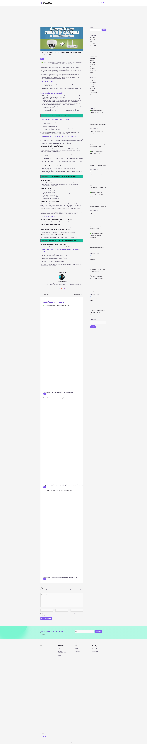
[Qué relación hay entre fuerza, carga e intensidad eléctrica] (96, 218)
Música (91, 96)
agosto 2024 (92, 58)
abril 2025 (92, 41)
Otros (42, 58)
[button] (94, 2)
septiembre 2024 (93, 56)
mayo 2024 (92, 64)
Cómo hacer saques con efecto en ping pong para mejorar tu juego (60, 577)
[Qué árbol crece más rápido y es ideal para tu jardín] (96, 157)
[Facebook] (103, 2)
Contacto (60, 651)
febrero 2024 (93, 70)
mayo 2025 (92, 39)
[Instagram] (101, 2)
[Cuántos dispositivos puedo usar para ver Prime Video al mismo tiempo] (96, 239)
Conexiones (92, 86)
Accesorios (92, 80)
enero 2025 (92, 47)
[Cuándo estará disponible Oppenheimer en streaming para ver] (96, 177)
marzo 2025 (92, 43)
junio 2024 (92, 62)
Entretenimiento (93, 92)
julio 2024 (92, 60)
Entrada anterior (45, 294)
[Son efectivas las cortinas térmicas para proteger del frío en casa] (96, 261)
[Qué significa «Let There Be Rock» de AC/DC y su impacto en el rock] (96, 198)
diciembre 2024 (93, 50)
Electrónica (92, 90)
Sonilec (47, 3)
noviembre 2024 (93, 52)
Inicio (59, 648)
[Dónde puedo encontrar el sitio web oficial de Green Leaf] (96, 116)
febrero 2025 (93, 45)
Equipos (92, 94)
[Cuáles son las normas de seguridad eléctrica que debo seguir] (96, 302)
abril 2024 (92, 66)
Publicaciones (95, 651)
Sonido (91, 101)
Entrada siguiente (78, 294)
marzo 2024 (92, 68)
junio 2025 (92, 37)
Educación (92, 88)
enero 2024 (92, 72)
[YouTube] (106, 2)
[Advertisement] (73, 14)
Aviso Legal (60, 649)
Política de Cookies (62, 652)
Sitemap (59, 655)
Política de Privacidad (62, 654)
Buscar (91, 27)
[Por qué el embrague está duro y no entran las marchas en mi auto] (96, 281)
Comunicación (93, 84)
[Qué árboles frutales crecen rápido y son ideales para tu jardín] (96, 136)
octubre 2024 (93, 54)
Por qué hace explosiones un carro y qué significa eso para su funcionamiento (63, 485)
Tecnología (92, 103)
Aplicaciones (93, 82)
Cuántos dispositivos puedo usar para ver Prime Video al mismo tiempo (97, 249)
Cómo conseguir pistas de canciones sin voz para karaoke (58, 392)
